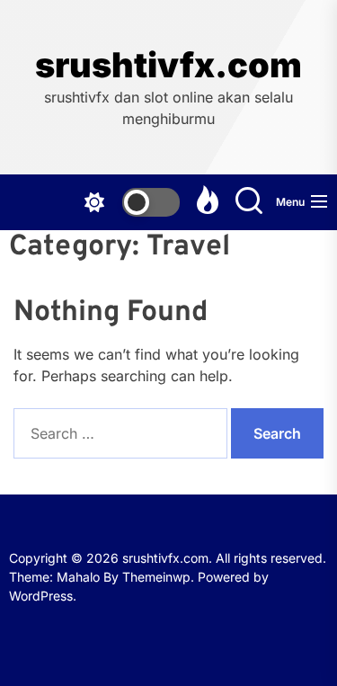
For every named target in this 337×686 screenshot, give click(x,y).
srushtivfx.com (168, 65)
